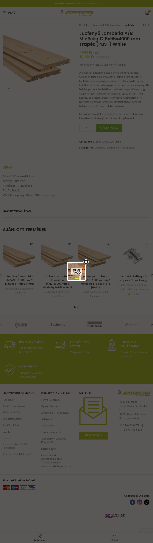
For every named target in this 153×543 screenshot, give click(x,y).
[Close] (85, 262)
